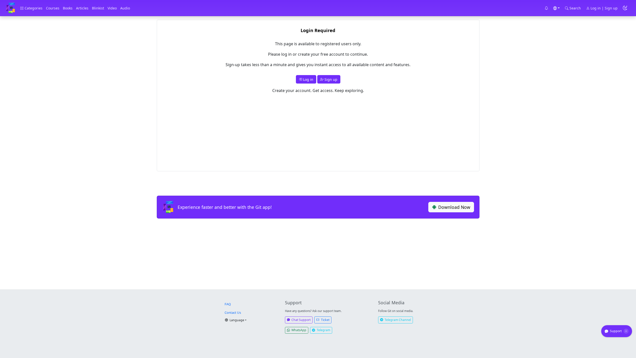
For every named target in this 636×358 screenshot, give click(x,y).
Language (236, 320)
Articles (82, 8)
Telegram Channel (397, 320)
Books (68, 8)
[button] (546, 8)
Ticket (324, 320)
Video (112, 8)
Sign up (330, 79)
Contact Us (233, 312)
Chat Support (301, 320)
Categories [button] (33, 8)
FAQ (228, 304)
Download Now (454, 207)
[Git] (10, 8)
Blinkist (98, 8)
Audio (125, 8)
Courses (52, 8)
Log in (307, 79)
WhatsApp (298, 330)
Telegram (323, 330)
